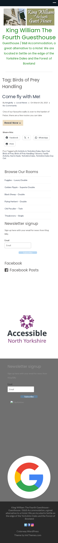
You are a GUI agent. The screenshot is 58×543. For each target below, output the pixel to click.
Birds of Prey (8, 153)
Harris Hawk (15, 156)
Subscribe (27, 252)
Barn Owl (46, 151)
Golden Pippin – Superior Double (20, 187)
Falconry (38, 153)
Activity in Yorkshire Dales (29, 151)
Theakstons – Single (14, 215)
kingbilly (9, 102)
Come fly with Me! (21, 96)
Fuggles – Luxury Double (16, 180)
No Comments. (10, 105)
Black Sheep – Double (15, 194)
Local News (21, 102)
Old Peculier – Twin (14, 208)
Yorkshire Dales (28, 156)
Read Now (12, 123)
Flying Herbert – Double (16, 201)
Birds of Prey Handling (24, 153)
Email (7, 240)
